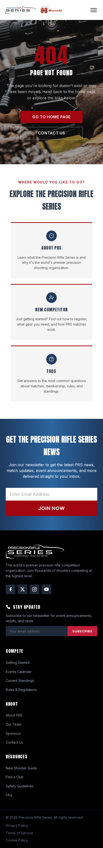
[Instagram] (34, 589)
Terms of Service (19, 833)
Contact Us (14, 742)
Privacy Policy (17, 825)
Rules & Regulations (21, 690)
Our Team (13, 724)
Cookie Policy (17, 840)
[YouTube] (46, 589)
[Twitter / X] (22, 589)
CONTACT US (51, 133)
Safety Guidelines (20, 786)
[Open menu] (93, 10)
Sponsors (13, 733)
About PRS (14, 715)
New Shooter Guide (21, 768)
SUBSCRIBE (82, 631)
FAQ (9, 795)
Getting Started (17, 662)
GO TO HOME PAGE (51, 116)
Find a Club (14, 777)
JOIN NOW (51, 508)
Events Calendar (19, 672)
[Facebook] (10, 589)
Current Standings (20, 680)
